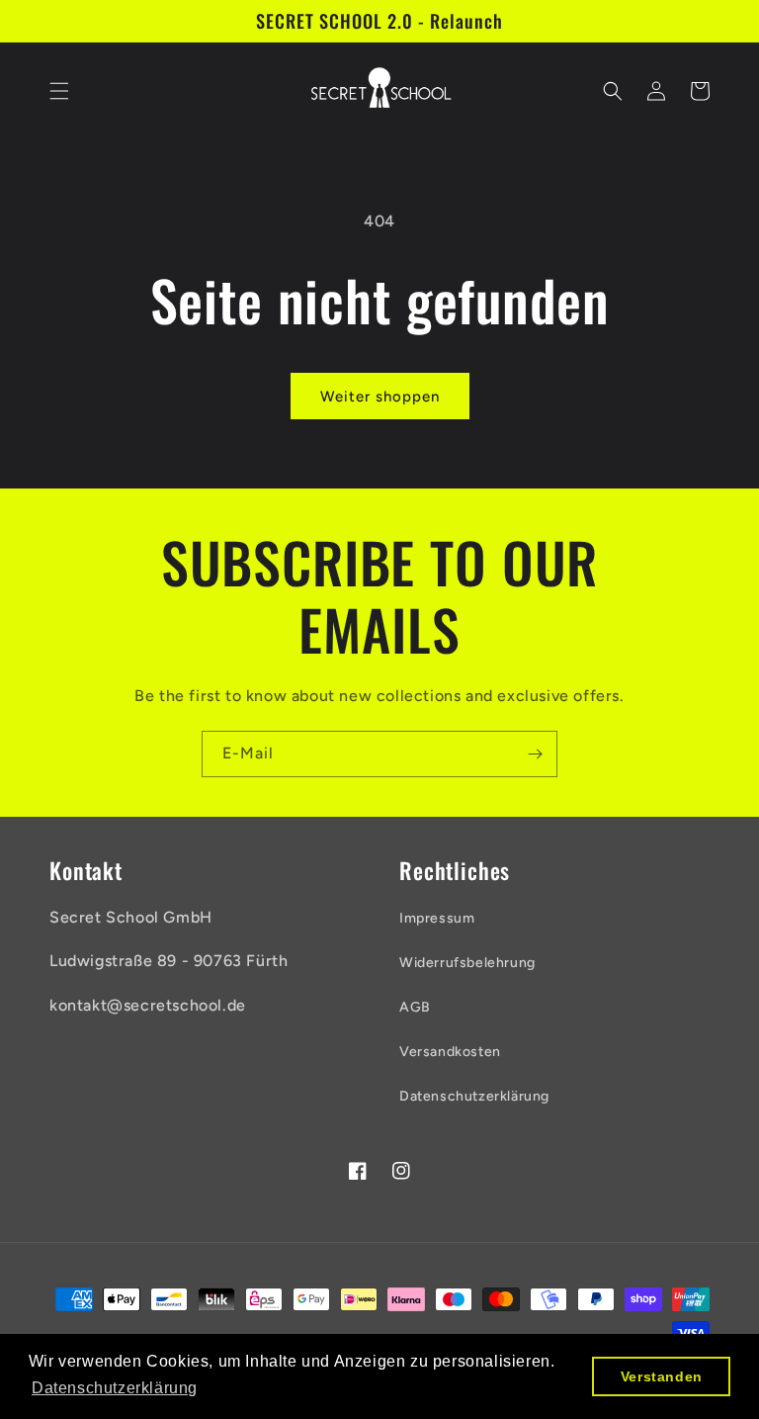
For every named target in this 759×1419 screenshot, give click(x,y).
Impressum (436, 918)
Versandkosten (450, 1051)
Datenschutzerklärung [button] (115, 1387)
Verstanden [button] (662, 1376)
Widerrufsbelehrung (467, 962)
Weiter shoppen (380, 396)
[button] (59, 91)
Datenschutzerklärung (474, 1096)
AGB (415, 1007)
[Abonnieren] (534, 754)
